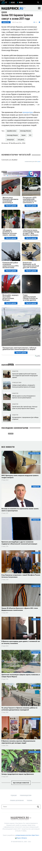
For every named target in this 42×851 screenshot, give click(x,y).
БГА (30, 135)
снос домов (21, 139)
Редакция (14, 795)
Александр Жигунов (25, 131)
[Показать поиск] (38, 2)
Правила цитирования (17, 800)
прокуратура (27, 112)
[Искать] (38, 807)
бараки (23, 135)
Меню (39, 8)
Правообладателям (25, 795)
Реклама (29, 800)
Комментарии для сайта (32, 161)
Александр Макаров (12, 135)
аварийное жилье (11, 131)
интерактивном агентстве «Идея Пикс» (27, 835)
